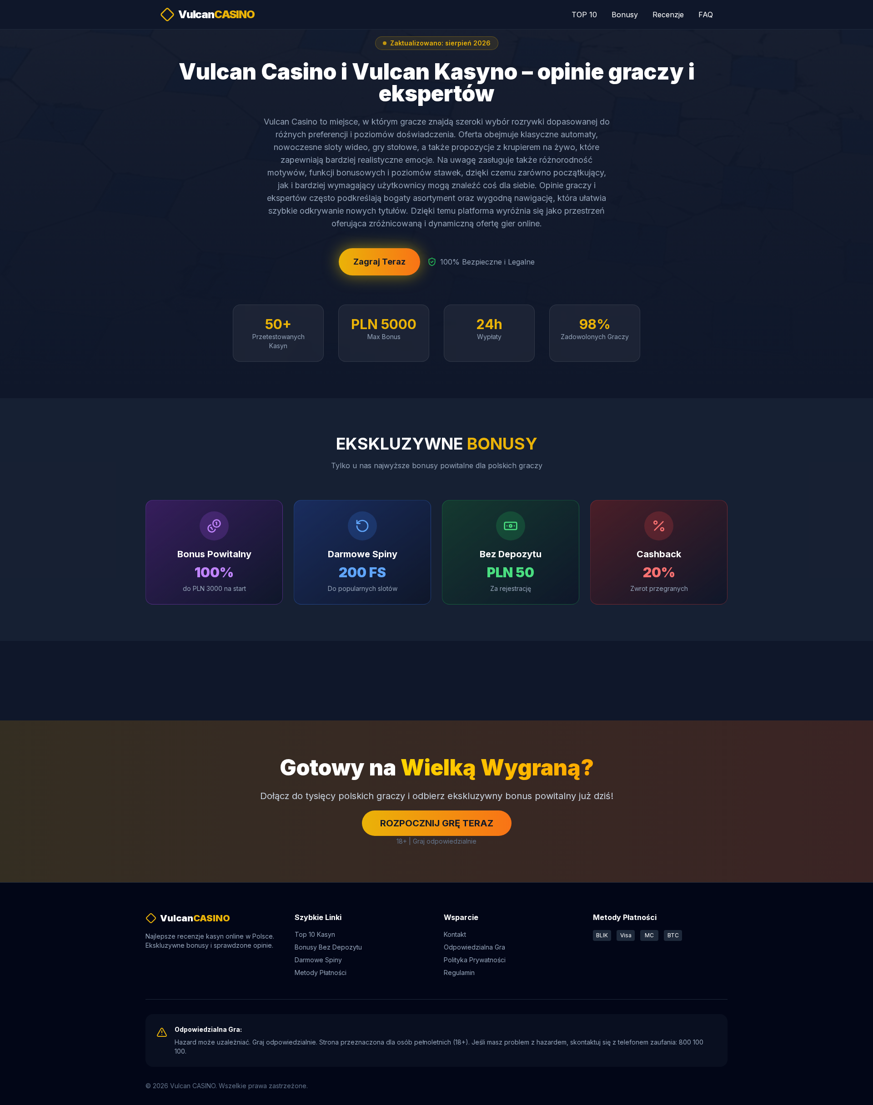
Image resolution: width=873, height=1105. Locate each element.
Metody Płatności (320, 972)
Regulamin (459, 972)
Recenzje (668, 14)
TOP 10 (584, 14)
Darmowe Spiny (318, 960)
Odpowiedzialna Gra (474, 947)
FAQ (705, 14)
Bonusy (625, 14)
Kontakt (455, 934)
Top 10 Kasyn (315, 934)
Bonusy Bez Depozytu (328, 947)
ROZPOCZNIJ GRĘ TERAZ (436, 823)
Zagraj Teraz (379, 261)
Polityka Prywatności (475, 960)
